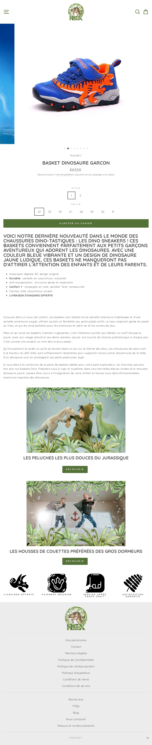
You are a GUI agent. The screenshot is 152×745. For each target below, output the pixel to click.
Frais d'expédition (64, 174)
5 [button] (78, 149)
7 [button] (85, 149)
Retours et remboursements (76, 725)
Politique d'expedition (76, 672)
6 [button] (81, 149)
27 (70, 211)
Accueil (74, 155)
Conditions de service (76, 685)
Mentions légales (76, 653)
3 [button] (72, 149)
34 (60, 211)
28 (81, 211)
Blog (76, 712)
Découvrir (75, 469)
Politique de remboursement (76, 666)
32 (39, 211)
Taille (76, 204)
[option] (76, 84)
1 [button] (65, 149)
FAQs (75, 706)
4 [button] (75, 149)
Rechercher (76, 699)
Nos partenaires (76, 640)
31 (113, 211)
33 (49, 211)
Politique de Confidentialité (76, 659)
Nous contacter (76, 719)
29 (92, 211)
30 (102, 211)
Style (76, 188)
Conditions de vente (76, 679)
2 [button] (68, 149)
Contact (76, 646)
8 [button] (88, 149)
